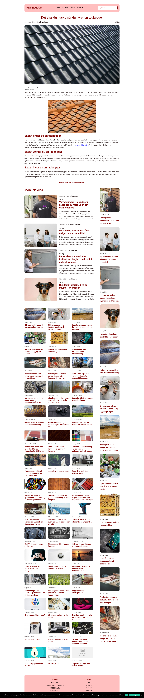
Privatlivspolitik (134, 695)
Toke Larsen (74, 196)
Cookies (72, 8)
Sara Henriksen (42, 22)
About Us (65, 8)
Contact (80, 8)
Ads (58, 8)
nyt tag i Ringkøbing (82, 145)
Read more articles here (72, 182)
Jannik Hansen (72, 279)
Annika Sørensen (75, 224)
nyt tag (117, 22)
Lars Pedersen (72, 250)
